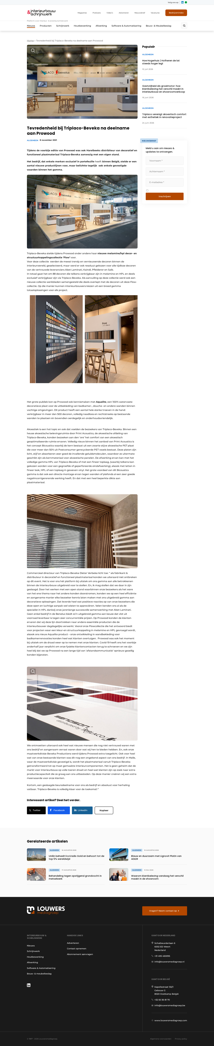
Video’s (110, 13)
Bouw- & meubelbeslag (39, 973)
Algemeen (32, 140)
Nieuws (31, 25)
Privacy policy (181, 1039)
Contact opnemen (76, 948)
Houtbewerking (82, 25)
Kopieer (104, 810)
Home (30, 40)
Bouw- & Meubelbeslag (158, 25)
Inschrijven (165, 196)
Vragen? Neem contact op (163, 910)
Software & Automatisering (126, 25)
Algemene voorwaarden (160, 1039)
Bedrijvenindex (176, 13)
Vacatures (155, 13)
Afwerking (101, 25)
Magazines (82, 13)
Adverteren (124, 13)
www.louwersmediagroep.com (170, 1020)
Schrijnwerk (62, 25)
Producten (46, 25)
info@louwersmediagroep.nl (169, 961)
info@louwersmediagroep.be (169, 1005)
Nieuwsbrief (140, 13)
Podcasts (97, 13)
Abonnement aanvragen (80, 954)
